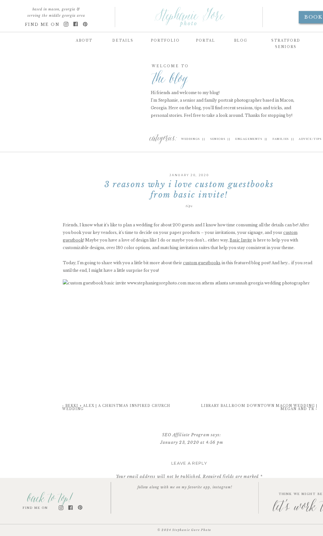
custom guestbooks (201, 262)
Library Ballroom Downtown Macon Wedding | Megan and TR (259, 407)
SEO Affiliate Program (185, 434)
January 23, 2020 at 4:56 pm (191, 442)
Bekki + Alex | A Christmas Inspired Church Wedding (116, 407)
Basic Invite (241, 240)
